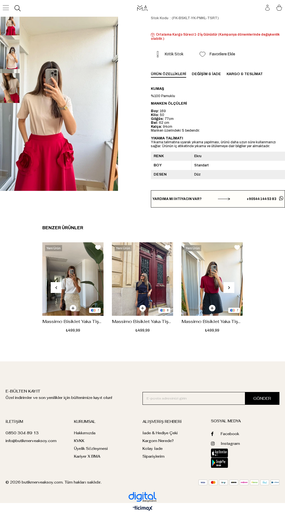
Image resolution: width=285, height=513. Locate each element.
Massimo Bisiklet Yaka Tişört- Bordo (212, 321)
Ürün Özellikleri (168, 74)
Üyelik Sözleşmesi (91, 448)
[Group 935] (238, 482)
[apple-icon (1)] (228, 453)
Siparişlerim (153, 456)
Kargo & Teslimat (245, 74)
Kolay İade (152, 448)
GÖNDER (262, 398)
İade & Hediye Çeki (160, 433)
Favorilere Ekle (98, 247)
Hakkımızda (84, 433)
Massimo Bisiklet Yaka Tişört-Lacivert (142, 321)
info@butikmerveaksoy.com (31, 440)
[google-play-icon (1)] (228, 463)
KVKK (79, 440)
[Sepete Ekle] (73, 308)
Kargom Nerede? (158, 440)
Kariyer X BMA (87, 456)
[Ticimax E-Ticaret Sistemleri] (143, 509)
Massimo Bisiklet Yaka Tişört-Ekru (73, 321)
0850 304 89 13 (22, 433)
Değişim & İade (206, 74)
